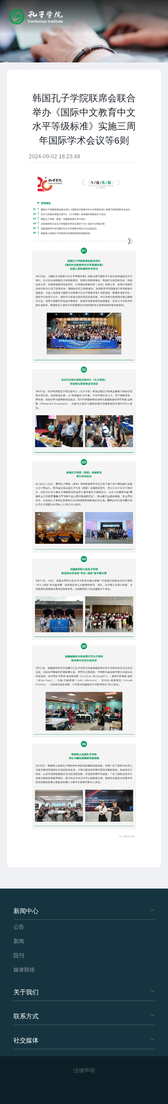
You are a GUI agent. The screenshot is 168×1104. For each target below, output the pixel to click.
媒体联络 (24, 970)
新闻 (18, 941)
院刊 (18, 955)
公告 (18, 927)
